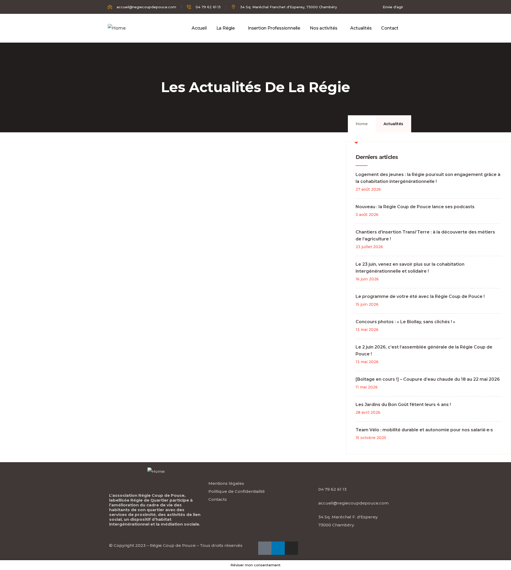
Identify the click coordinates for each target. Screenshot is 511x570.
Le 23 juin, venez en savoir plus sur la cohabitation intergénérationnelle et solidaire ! (410, 268)
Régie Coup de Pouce (173, 545)
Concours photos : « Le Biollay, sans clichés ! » (405, 321)
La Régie (225, 28)
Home (362, 123)
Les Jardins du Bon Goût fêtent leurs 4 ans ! (403, 404)
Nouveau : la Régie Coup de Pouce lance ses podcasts (415, 206)
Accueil (199, 28)
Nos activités (323, 28)
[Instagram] (291, 548)
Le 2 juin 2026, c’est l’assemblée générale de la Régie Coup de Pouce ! (424, 350)
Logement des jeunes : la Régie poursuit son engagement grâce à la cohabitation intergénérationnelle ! (428, 178)
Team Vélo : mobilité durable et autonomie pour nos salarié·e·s (424, 429)
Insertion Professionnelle (274, 28)
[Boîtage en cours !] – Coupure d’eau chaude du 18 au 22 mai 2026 (428, 379)
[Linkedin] (278, 548)
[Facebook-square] (264, 548)
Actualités (361, 28)
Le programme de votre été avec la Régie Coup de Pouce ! (420, 296)
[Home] (117, 28)
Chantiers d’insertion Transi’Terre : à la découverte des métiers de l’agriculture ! (425, 235)
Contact (389, 28)
